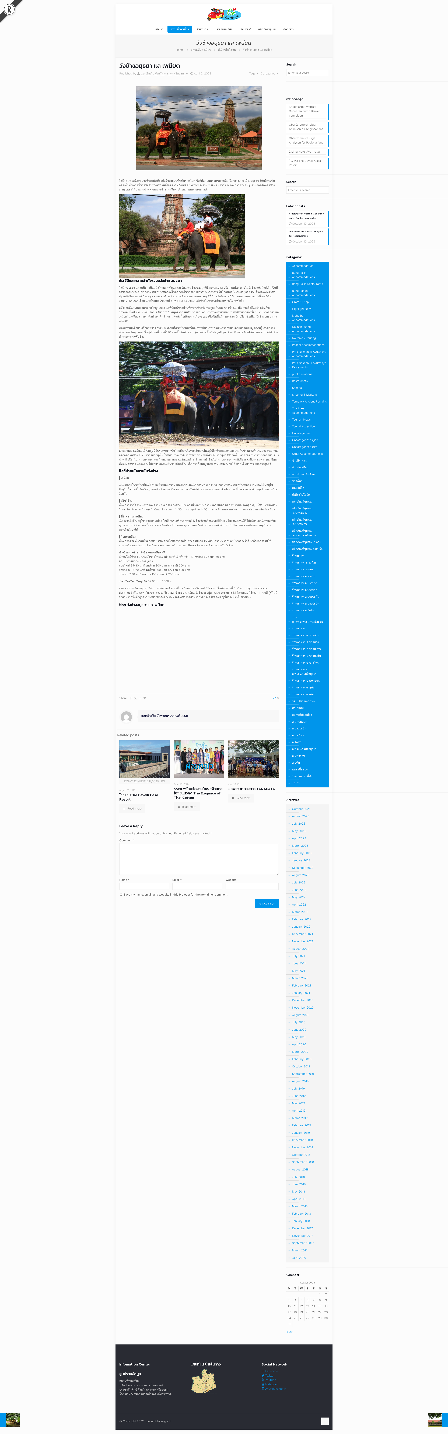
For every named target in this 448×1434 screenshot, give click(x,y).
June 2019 (299, 1096)
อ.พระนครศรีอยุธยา (304, 749)
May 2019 (298, 1103)
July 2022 (298, 882)
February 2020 (302, 1059)
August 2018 (300, 1169)
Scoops (297, 388)
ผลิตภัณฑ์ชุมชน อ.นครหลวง (302, 510)
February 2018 (301, 1213)
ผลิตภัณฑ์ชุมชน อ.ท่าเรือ (307, 549)
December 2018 (302, 1140)
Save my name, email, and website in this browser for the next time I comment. (176, 894)
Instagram (271, 1384)
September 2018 (303, 1162)
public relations (302, 374)
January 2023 (301, 860)
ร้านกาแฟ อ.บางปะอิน (305, 603)
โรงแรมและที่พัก (302, 776)
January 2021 (301, 993)
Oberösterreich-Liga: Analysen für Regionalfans (306, 127)
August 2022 (300, 875)
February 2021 (301, 985)
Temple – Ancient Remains (309, 401)
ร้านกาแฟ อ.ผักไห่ (303, 610)
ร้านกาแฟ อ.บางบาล (304, 590)
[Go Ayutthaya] (224, 14)
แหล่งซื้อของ (300, 769)
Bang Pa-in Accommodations (303, 275)
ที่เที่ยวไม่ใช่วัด (227, 50)
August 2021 (300, 948)
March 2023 (300, 845)
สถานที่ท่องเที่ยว (201, 50)
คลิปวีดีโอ (298, 488)
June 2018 (299, 1184)
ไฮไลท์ (296, 783)
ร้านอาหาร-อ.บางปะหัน (306, 649)
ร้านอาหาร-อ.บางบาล (305, 642)
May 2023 (299, 831)
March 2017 (299, 1250)
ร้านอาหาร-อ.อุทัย (303, 687)
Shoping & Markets (304, 394)
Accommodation (302, 266)
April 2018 (299, 1199)
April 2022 (299, 904)
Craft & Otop (300, 302)
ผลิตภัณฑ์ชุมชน (302, 501)
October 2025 (301, 809)
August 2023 (300, 816)
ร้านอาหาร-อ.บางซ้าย (305, 635)
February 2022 (302, 919)
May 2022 (299, 897)
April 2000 (299, 1257)
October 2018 (301, 1154)
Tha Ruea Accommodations (303, 410)
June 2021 (299, 963)
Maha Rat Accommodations (303, 318)
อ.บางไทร (298, 735)
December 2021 (302, 934)
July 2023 (298, 823)
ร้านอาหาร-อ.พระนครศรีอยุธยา (304, 671)
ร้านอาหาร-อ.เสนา (303, 694)
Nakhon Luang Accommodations (303, 329)
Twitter (269, 1375)
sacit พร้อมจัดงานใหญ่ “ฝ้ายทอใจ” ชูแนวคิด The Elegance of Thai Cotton (198, 793)
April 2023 (299, 838)
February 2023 (302, 853)
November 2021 (302, 941)
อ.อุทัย (296, 762)
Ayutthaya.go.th (275, 1388)
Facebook (271, 1371)
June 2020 (299, 1029)
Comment (127, 840)
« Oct (289, 1331)
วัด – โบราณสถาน (303, 701)
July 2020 (298, 1022)
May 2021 (298, 970)
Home (180, 50)
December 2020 (302, 1000)
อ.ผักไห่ (296, 742)
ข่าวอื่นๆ (297, 481)
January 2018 (301, 1221)
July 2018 (298, 1177)
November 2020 (303, 1007)
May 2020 (299, 1037)
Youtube (270, 1380)
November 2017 (302, 1235)
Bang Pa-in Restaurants (307, 284)
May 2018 (298, 1191)
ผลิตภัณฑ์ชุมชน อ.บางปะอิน (302, 522)
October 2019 (301, 1066)
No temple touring (304, 338)
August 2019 (300, 1081)
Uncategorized (301, 433)
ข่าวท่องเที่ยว (300, 467)
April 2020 (299, 1044)
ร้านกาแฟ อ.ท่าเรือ (303, 576)
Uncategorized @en (305, 440)
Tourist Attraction (303, 426)
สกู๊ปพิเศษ (298, 708)
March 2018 (300, 1206)
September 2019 (303, 1074)
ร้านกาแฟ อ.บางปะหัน (305, 596)
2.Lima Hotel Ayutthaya (304, 151)
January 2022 (301, 926)
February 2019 (301, 1125)
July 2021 (298, 956)
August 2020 (300, 1015)
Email (177, 880)
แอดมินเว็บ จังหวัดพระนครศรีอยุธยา (163, 73)
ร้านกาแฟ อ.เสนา (303, 569)
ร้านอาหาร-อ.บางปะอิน (306, 655)
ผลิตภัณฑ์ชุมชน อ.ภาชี (306, 542)
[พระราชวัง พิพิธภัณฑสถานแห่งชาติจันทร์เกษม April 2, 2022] (438, 1420)
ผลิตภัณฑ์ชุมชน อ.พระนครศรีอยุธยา (304, 533)
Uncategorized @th (304, 447)
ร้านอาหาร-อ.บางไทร (305, 662)
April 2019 (299, 1110)
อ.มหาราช (298, 755)
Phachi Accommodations (308, 345)
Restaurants (300, 381)
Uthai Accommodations (307, 453)
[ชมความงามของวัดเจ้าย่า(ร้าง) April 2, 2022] (10, 1420)
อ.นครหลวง (299, 721)
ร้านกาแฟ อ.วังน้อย (304, 562)
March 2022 (300, 912)
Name (124, 880)
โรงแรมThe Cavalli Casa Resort (138, 797)
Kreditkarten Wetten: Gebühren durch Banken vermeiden (304, 111)
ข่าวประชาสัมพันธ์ (303, 474)
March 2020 (300, 1051)
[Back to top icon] (325, 1421)
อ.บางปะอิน (299, 728)
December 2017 (302, 1228)
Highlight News (302, 308)
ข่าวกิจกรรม (299, 460)
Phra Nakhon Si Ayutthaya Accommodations (309, 354)
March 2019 (300, 1118)
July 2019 (298, 1088)
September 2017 (303, 1243)
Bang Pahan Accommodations (303, 293)
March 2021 (300, 978)
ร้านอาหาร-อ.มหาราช (306, 680)
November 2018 (302, 1147)
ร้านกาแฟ (298, 555)
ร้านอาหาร (299, 628)
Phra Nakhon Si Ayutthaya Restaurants (309, 365)
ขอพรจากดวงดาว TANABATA (251, 788)
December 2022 (302, 867)
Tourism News (301, 419)
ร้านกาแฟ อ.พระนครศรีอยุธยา (308, 619)
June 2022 (299, 890)
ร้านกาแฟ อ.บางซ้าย (304, 583)
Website (231, 880)
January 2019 (301, 1132)
